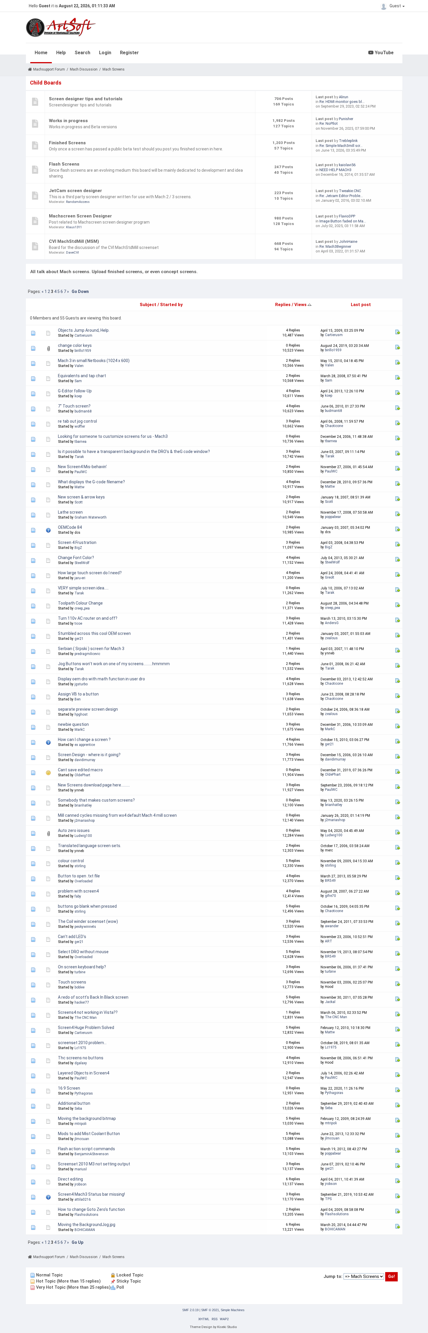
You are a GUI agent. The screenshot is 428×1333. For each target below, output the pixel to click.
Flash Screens (64, 164)
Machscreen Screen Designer (80, 216)
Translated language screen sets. (89, 845)
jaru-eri (80, 578)
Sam (78, 381)
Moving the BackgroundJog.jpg (86, 1224)
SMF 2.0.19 (190, 1310)
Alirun (343, 97)
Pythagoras (84, 1093)
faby (78, 896)
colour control (71, 860)
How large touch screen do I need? (90, 572)
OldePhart (82, 775)
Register (129, 52)
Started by (171, 304)
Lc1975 (80, 1048)
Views (301, 304)
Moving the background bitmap (87, 1118)
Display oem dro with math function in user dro (101, 679)
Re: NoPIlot (328, 123)
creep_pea (82, 608)
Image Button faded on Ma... (342, 221)
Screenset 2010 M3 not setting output (94, 1164)
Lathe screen (70, 512)
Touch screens (72, 982)
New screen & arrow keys (81, 497)
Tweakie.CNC (350, 191)
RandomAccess (78, 202)
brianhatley (83, 805)
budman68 (83, 411)
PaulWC (81, 472)
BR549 (330, 881)
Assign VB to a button (78, 694)
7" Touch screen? (74, 406)
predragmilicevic (87, 654)
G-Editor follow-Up (75, 391)
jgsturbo (81, 684)
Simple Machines (233, 1310)
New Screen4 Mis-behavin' (82, 466)
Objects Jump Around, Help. (83, 330)
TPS (328, 1199)
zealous (331, 638)
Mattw (79, 487)
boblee (79, 987)
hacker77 (82, 1002)
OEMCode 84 (70, 527)
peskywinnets (85, 927)
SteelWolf (82, 563)
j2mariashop (85, 821)
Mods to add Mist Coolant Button (89, 1133)
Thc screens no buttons (80, 1057)
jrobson (80, 1184)
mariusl (81, 1169)
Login (105, 52)
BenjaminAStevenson (92, 1154)
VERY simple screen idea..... (83, 588)
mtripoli (80, 1124)
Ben (78, 699)
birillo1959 (83, 351)
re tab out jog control (77, 421)
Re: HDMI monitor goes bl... (342, 101)
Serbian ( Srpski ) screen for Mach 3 (91, 648)
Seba (78, 1109)
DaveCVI (72, 252)
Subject (148, 304)
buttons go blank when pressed (87, 906)
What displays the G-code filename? (91, 482)
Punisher (346, 119)
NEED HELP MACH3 (335, 170)
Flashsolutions (86, 1215)
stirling (80, 866)
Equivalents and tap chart (82, 375)
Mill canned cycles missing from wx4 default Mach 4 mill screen (117, 815)
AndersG (332, 623)
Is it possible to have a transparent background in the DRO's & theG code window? (134, 451)
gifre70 (330, 896)
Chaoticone (334, 426)
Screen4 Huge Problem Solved (86, 1027)
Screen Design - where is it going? (89, 754)
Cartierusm (83, 335)
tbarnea (80, 442)
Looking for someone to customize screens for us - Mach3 (113, 436)
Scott (79, 502)
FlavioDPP (347, 216)
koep (78, 396)
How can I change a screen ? (84, 739)
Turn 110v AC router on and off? (87, 618)
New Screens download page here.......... (94, 785)
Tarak (79, 457)
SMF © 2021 (210, 1310)
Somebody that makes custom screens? (96, 800)
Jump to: (332, 1276)
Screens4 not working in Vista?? (88, 1012)
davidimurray (85, 760)
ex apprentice (85, 745)
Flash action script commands (86, 1148)
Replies (283, 304)
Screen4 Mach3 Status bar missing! (91, 1194)
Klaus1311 (74, 227)
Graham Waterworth (91, 517)
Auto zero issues (74, 830)
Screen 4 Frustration (77, 542)
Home (41, 52)
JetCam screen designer (75, 190)
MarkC (80, 730)
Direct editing (70, 1179)
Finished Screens (67, 142)
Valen (79, 366)
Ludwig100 (83, 836)
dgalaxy (81, 1063)
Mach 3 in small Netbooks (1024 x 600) (94, 360)
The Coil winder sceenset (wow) (88, 921)
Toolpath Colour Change (80, 603)
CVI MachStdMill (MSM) (74, 241)
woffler (80, 426)
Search (82, 52)
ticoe (78, 623)
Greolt (329, 577)
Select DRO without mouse (83, 951)
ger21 (79, 639)
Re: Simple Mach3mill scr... (340, 145)
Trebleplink (348, 140)
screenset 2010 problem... (82, 1042)
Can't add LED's (72, 936)
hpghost (81, 714)
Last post (361, 304)
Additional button (74, 1103)
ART (328, 941)
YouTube (384, 52)
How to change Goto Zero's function (91, 1209)
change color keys (75, 345)
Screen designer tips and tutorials (86, 98)
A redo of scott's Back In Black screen (93, 997)
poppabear (333, 517)
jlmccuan (82, 1139)
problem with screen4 (78, 891)
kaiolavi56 (347, 165)
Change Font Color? (76, 557)
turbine (80, 972)
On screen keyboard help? (82, 967)
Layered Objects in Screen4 (83, 1073)
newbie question (73, 724)
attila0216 (83, 1199)
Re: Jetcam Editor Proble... (341, 196)
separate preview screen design (88, 709)
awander (332, 926)
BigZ (78, 548)
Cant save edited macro (80, 770)
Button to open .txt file (79, 876)
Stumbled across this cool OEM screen (94, 633)
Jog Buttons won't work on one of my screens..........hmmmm (114, 663)
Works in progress (68, 120)
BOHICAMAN (85, 1230)
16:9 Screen (69, 1088)
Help (61, 52)
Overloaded (84, 881)
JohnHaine (348, 241)
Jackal (330, 1002)
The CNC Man (86, 1018)
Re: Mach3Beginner (335, 246)
